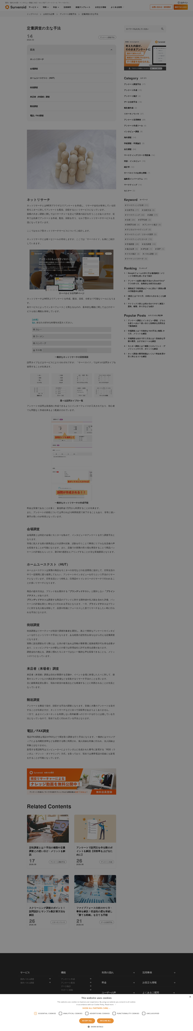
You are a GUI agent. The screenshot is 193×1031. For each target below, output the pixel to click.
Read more (109, 1004)
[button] (96, 1008)
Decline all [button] (105, 1021)
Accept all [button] (87, 1021)
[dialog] (96, 515)
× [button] (190, 997)
